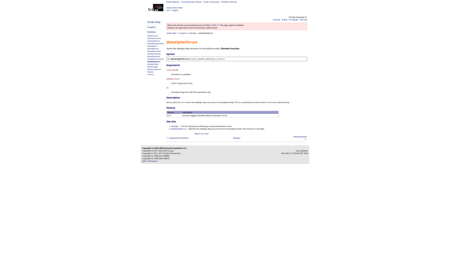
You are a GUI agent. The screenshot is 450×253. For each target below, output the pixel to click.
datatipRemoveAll (154, 51)
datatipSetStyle (153, 64)
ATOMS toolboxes (229, 2)
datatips (150, 72)
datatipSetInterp (153, 56)
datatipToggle (152, 67)
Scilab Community (211, 2)
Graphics (151, 27)
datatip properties (154, 69)
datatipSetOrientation (155, 59)
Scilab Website (172, 2)
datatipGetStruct (153, 41)
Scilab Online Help (174, 7)
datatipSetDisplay (154, 54)
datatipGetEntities (154, 38)
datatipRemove (153, 49)
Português (293, 19)
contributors (152, 161)
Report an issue (201, 133)
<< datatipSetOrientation (178, 138)
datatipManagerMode (155, 43)
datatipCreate (152, 36)
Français (276, 19)
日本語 (284, 19)
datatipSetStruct (153, 61)
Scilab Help (153, 22)
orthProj (150, 74)
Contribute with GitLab (191, 2)
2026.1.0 (215, 25)
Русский (303, 19)
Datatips (151, 31)
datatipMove (152, 46)
